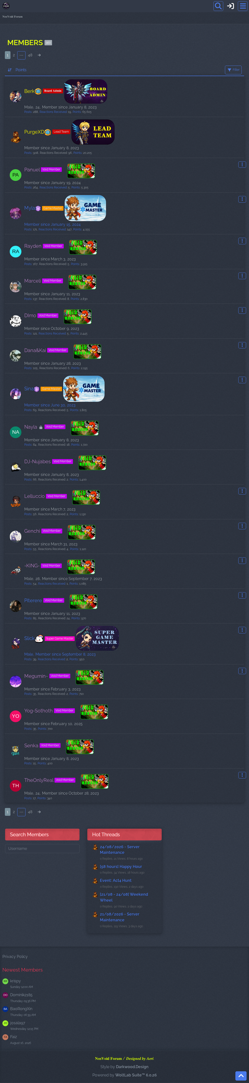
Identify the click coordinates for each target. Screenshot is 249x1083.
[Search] (218, 6)
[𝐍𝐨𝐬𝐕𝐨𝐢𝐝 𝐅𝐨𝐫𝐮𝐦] (6, 6)
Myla (43, 208)
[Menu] (243, 6)
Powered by (124, 1075)
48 (30, 55)
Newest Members (22, 970)
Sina (42, 389)
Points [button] (21, 70)
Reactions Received (53, 112)
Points (77, 112)
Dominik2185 (21, 995)
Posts (28, 112)
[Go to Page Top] (241, 1076)
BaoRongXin (21, 1008)
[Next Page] (39, 55)
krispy (15, 981)
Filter (236, 69)
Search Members (29, 834)
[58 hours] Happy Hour (121, 866)
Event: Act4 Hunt (116, 880)
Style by (124, 1066)
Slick (48, 638)
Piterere (33, 600)
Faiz (13, 1036)
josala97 (17, 1023)
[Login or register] (230, 6)
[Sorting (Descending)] (10, 70)
